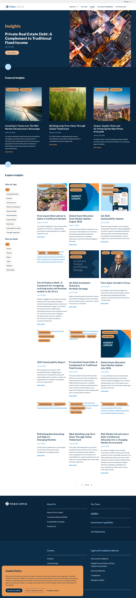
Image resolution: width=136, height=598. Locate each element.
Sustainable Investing (55, 522)
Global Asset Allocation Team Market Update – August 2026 (81, 218)
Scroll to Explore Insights (8, 164)
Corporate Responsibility (57, 517)
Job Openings (52, 563)
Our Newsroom (121, 7)
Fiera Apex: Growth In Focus (115, 282)
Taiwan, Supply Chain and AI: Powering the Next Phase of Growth (108, 128)
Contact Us (51, 526)
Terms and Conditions (100, 558)
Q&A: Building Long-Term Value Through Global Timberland (82, 437)
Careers (50, 550)
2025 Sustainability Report (51, 362)
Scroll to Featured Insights (8, 67)
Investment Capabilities (105, 7)
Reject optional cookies (34, 590)
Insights (92, 7)
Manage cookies (53, 590)
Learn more (13, 53)
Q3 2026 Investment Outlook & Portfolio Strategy (79, 285)
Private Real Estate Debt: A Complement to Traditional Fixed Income (83, 365)
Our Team (84, 7)
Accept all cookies (14, 590)
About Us (51, 504)
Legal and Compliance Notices (105, 550)
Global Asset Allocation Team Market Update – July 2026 (113, 365)
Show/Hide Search (129, 6)
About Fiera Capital (55, 512)
